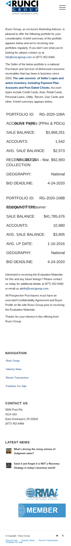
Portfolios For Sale (16, 386)
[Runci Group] (29, 7)
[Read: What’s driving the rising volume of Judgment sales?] (8, 451)
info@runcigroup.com (18, 57)
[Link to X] (63, 535)
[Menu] (60, 7)
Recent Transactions (17, 377)
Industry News (14, 369)
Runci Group (13, 360)
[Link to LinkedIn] (57, 535)
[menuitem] (60, 7)
